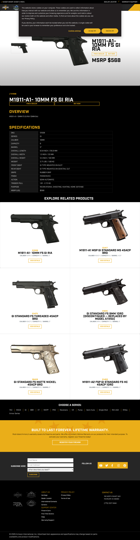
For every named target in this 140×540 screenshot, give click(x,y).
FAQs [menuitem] (43, 517)
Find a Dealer (99, 54)
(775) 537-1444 (110, 503)
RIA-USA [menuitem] (115, 410)
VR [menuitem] (73, 410)
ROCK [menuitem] (18, 410)
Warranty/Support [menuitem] (47, 520)
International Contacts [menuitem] (49, 502)
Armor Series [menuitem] (14, 413)
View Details (35, 261)
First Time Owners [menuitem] (47, 514)
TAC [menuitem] (10, 410)
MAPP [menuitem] (46, 410)
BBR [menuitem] (32, 410)
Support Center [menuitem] (48, 508)
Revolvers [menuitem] (64, 410)
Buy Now (111, 54)
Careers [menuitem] (44, 505)
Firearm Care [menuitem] (46, 511)
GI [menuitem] (25, 410)
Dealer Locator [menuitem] (46, 498)
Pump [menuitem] (80, 410)
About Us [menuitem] (45, 492)
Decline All (110, 31)
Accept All (92, 31)
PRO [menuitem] (54, 410)
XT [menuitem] (39, 410)
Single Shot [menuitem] (103, 410)
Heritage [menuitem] (44, 495)
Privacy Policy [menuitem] (67, 492)
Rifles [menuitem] (125, 410)
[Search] (135, 7)
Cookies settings (74, 31)
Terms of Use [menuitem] (65, 498)
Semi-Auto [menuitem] (90, 410)
